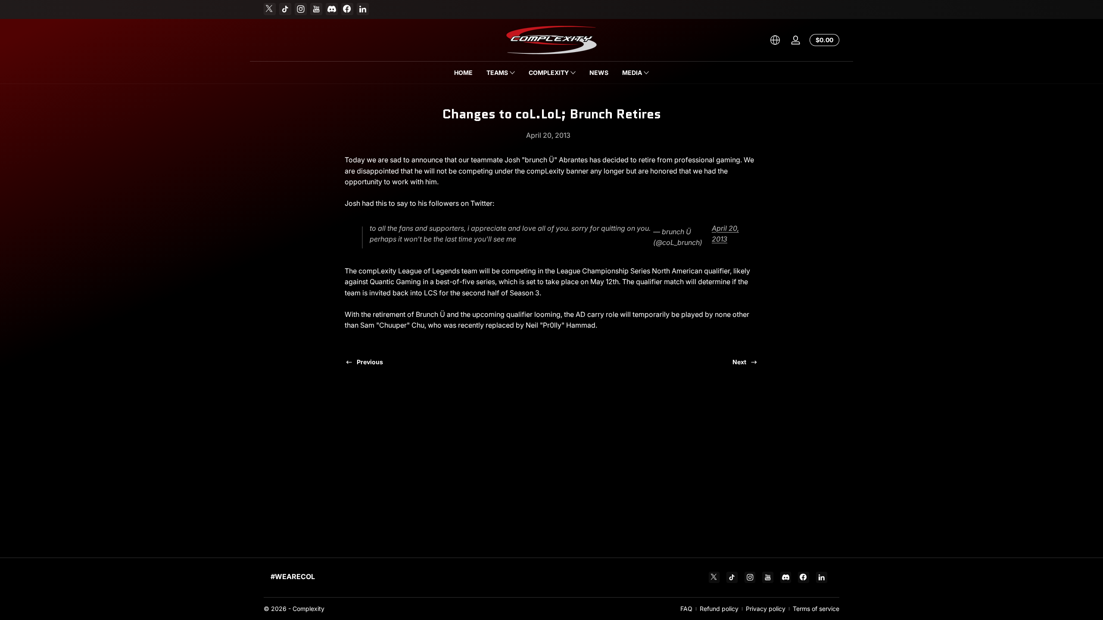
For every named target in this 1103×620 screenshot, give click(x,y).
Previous (370, 362)
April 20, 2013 (725, 234)
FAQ (686, 608)
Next (739, 362)
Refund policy (719, 608)
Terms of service (816, 608)
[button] (775, 40)
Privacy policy (765, 608)
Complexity (308, 608)
